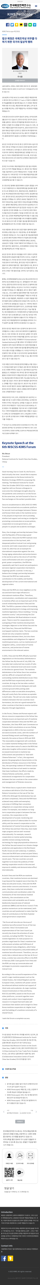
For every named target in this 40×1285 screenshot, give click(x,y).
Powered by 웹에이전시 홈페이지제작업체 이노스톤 (23, 1278)
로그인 (20, 1192)
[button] (36, 6)
